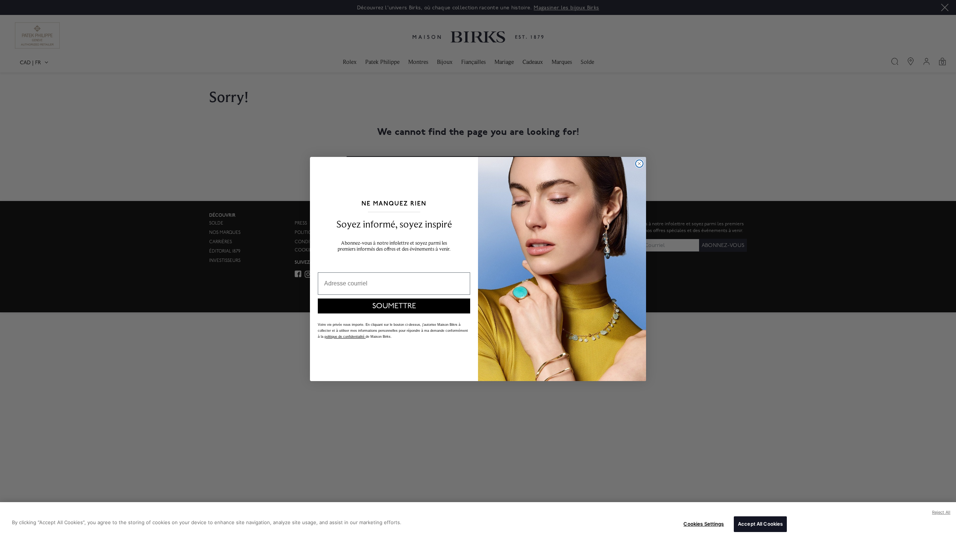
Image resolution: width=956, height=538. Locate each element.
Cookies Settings (703, 524)
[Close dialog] (639, 163)
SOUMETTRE (394, 306)
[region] (478, 520)
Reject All (941, 512)
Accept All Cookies (760, 524)
